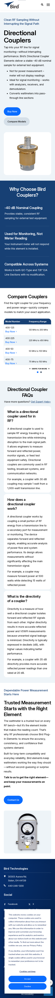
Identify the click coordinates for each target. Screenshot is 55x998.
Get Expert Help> (41, 401)
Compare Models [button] (16, 121)
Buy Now (10, 331)
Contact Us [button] (13, 800)
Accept (27, 979)
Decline (27, 986)
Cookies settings (27, 971)
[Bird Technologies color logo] (17, 5)
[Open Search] (43, 4)
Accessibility (27, 994)
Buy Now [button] (12, 111)
